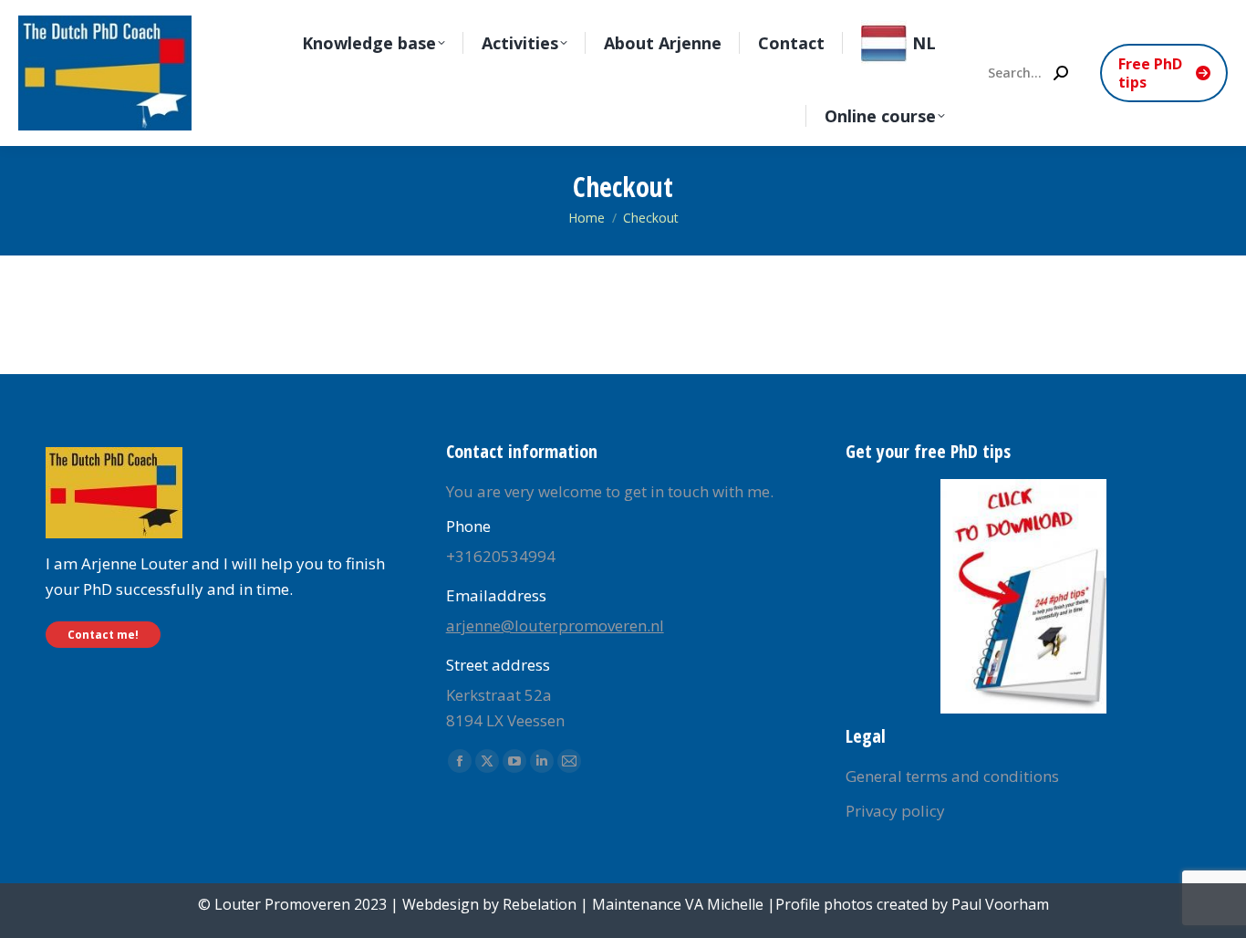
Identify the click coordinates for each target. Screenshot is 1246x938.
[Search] (1061, 73)
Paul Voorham (1000, 904)
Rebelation (539, 904)
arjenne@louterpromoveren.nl (555, 625)
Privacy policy (895, 810)
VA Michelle (724, 904)
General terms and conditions (952, 776)
